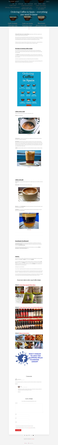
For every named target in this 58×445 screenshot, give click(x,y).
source (30, 134)
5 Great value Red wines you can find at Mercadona (31, 307)
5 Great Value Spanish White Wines (27, 285)
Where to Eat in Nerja (24, 333)
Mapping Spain (14, 1)
